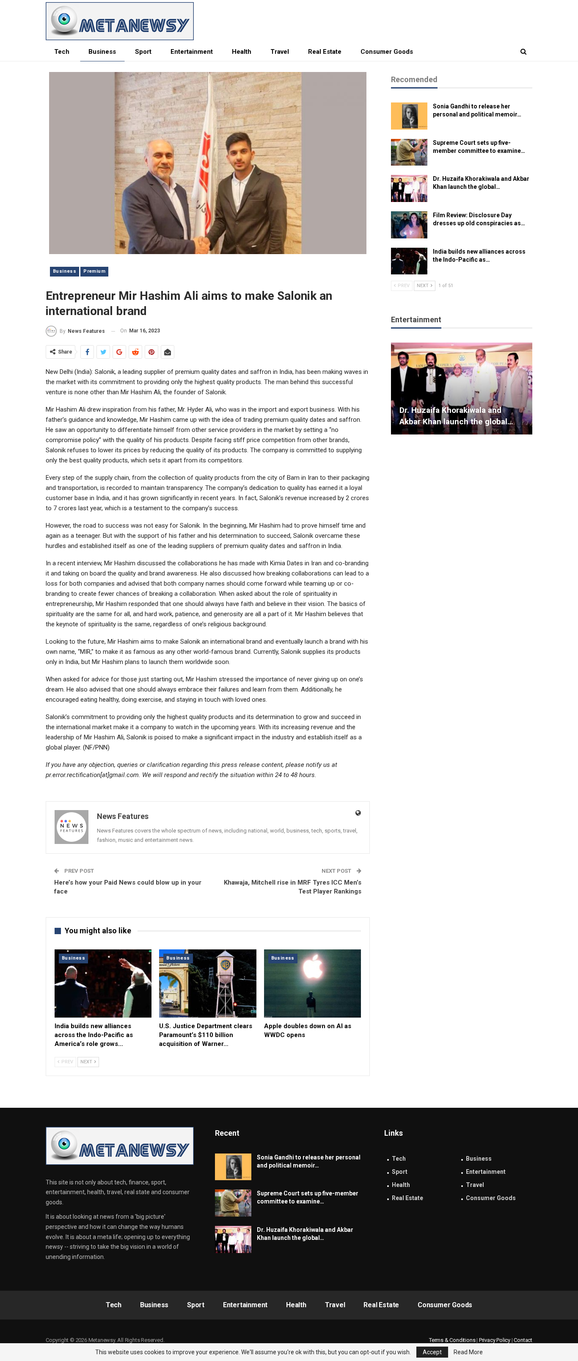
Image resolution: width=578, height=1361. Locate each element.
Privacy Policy (494, 1340)
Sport (143, 51)
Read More (468, 1352)
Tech (61, 51)
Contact (523, 1340)
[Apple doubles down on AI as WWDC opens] (312, 983)
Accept (432, 1352)
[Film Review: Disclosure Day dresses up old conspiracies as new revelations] (409, 224)
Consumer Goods (387, 51)
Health (241, 51)
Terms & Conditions (452, 1340)
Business (102, 51)
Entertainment (192, 51)
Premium (94, 271)
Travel (279, 51)
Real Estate (324, 51)
